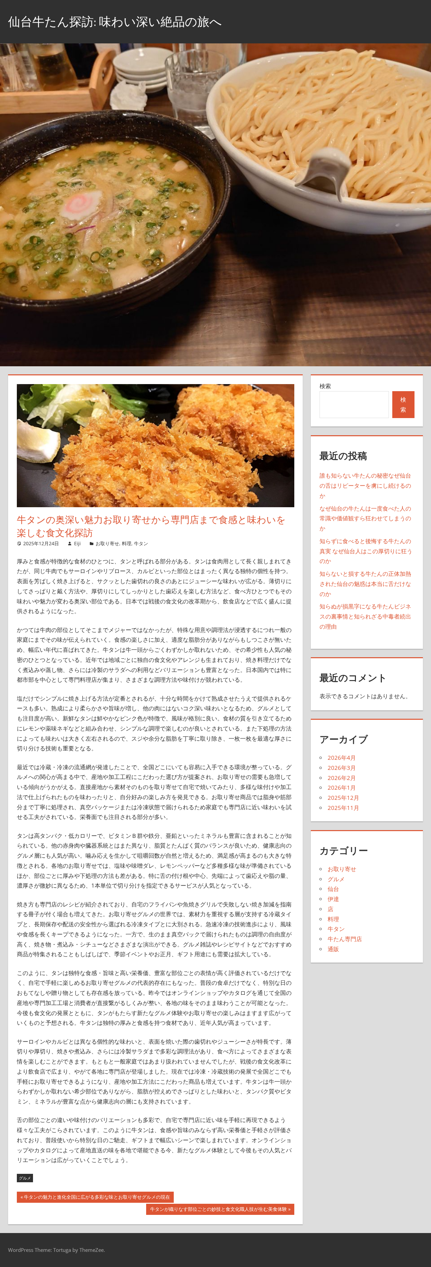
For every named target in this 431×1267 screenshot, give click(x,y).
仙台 (333, 889)
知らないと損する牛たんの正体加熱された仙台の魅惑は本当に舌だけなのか (365, 584)
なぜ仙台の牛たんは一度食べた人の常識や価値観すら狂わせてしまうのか (365, 518)
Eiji (77, 543)
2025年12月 (343, 798)
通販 (333, 949)
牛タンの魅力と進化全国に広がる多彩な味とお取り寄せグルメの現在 (97, 1198)
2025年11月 (343, 808)
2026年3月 (342, 768)
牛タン (141, 543)
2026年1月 (342, 787)
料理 (126, 543)
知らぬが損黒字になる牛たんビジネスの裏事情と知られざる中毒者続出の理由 (365, 616)
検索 (325, 386)
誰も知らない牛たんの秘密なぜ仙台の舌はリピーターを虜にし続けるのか (365, 485)
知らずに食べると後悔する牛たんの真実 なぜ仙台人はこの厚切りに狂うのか (366, 551)
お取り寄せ (107, 543)
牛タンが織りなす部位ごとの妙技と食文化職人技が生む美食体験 (218, 1210)
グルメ (25, 1178)
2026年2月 (342, 778)
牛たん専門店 (345, 939)
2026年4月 (342, 757)
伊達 (333, 899)
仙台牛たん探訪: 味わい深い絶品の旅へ (115, 21)
